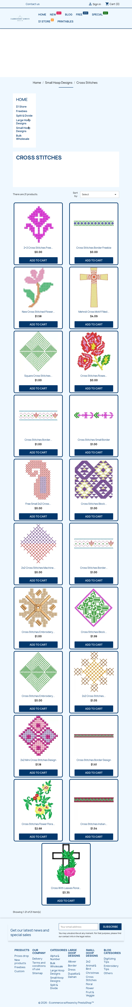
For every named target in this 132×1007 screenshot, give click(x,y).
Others (108, 973)
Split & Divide (24, 115)
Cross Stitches (91, 978)
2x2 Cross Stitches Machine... (38, 568)
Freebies (21, 111)
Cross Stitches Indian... (93, 824)
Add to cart (38, 260)
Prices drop (21, 956)
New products (20, 961)
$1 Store (44, 21)
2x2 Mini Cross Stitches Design (38, 760)
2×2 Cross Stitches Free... (38, 247)
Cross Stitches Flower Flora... (38, 824)
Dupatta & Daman (74, 975)
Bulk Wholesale (22, 137)
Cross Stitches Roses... (93, 375)
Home (22, 99)
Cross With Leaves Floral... (66, 888)
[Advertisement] (66, 52)
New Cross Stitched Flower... (38, 311)
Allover (72, 961)
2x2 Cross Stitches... (94, 696)
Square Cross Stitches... (38, 375)
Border (72, 965)
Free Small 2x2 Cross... (38, 504)
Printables (65, 21)
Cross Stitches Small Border (94, 439)
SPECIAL (97, 14)
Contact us (33, 4)
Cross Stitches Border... (38, 439)
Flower (90, 988)
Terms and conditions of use (39, 966)
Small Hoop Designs (23, 129)
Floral (89, 984)
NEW (53, 14)
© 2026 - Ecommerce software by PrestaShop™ (66, 1002)
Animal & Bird (91, 967)
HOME (42, 14)
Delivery (37, 958)
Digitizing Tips (110, 960)
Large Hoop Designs (23, 122)
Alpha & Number (55, 957)
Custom (19, 971)
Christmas (92, 973)
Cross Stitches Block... (94, 504)
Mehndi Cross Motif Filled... (93, 311)
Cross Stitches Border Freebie (93, 247)
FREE (79, 14)
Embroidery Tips (111, 967)
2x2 (88, 961)
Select (99, 194)
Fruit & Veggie (90, 993)
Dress (71, 969)
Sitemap (37, 973)
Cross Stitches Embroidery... (38, 632)
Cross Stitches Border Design (94, 760)
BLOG (68, 14)
